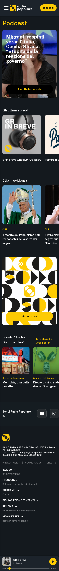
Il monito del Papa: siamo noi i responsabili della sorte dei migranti (21, 239)
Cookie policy (33, 463)
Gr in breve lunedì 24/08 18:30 (21, 159)
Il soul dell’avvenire (13, 378)
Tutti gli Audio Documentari (44, 341)
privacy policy (11, 463)
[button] (6, 8)
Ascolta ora (29, 316)
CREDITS (51, 463)
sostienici (48, 7)
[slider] (9, 568)
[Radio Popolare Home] (21, 8)
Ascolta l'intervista (29, 89)
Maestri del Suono (43, 378)
